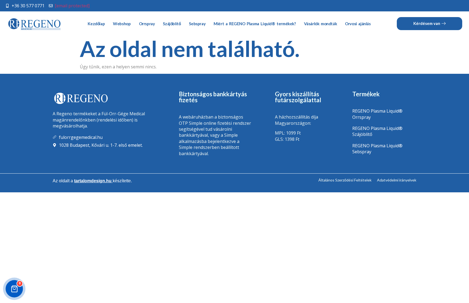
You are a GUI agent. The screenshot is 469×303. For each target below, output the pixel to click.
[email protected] (72, 6)
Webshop (122, 23)
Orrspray (147, 23)
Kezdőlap (96, 23)
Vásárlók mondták (320, 23)
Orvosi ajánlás (357, 23)
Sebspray (197, 23)
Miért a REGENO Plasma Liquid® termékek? (255, 23)
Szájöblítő (172, 23)
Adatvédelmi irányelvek (396, 180)
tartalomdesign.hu (93, 180)
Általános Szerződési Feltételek (345, 180)
